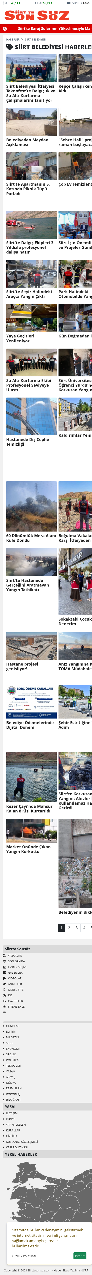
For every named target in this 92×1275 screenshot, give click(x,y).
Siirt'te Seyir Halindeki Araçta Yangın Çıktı (29, 294)
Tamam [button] (80, 1256)
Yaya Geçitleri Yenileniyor (20, 338)
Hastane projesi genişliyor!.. (22, 666)
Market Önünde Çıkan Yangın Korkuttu (28, 849)
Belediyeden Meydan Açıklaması (27, 142)
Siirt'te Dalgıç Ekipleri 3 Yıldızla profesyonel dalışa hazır (29, 247)
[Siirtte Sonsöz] (37, 15)
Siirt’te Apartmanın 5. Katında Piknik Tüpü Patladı (28, 189)
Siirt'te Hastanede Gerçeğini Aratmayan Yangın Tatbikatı (27, 585)
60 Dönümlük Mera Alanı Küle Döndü (31, 538)
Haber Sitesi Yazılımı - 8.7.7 (71, 1270)
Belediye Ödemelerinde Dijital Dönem (30, 725)
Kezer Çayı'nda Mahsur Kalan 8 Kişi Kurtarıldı (29, 808)
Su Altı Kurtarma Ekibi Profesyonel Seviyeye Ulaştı (28, 385)
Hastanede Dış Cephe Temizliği (27, 442)
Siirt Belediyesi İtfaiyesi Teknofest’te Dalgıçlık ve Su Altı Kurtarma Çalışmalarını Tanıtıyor (30, 93)
